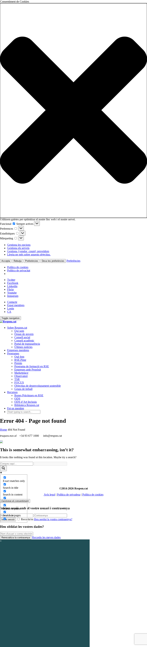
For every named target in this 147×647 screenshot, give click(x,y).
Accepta (5, 261)
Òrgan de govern (24, 334)
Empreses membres (18, 350)
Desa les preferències (53, 261)
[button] (73, 110)
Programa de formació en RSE (31, 366)
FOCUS (19, 382)
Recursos (12, 392)
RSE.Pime (20, 359)
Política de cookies (17, 267)
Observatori (21, 376)
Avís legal (49, 494)
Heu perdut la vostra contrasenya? (53, 519)
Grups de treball (23, 388)
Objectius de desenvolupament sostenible (37, 385)
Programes (13, 353)
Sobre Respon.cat (17, 327)
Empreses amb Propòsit (27, 369)
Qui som (19, 330)
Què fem (19, 356)
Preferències (31, 261)
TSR (17, 379)
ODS (17, 398)
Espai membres (15, 305)
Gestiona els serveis (18, 248)
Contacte (12, 302)
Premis (18, 363)
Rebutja (18, 261)
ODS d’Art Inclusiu (25, 401)
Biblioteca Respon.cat (26, 405)
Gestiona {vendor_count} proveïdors (28, 251)
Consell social (22, 337)
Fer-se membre (15, 408)
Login (10, 308)
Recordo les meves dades (46, 537)
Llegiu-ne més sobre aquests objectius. (29, 254)
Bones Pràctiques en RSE (28, 395)
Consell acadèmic (24, 340)
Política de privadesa (68, 494)
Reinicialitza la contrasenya (15, 537)
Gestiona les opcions (18, 244)
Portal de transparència (27, 343)
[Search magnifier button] (3, 468)
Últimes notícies (23, 347)
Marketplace (21, 372)
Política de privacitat (18, 270)
